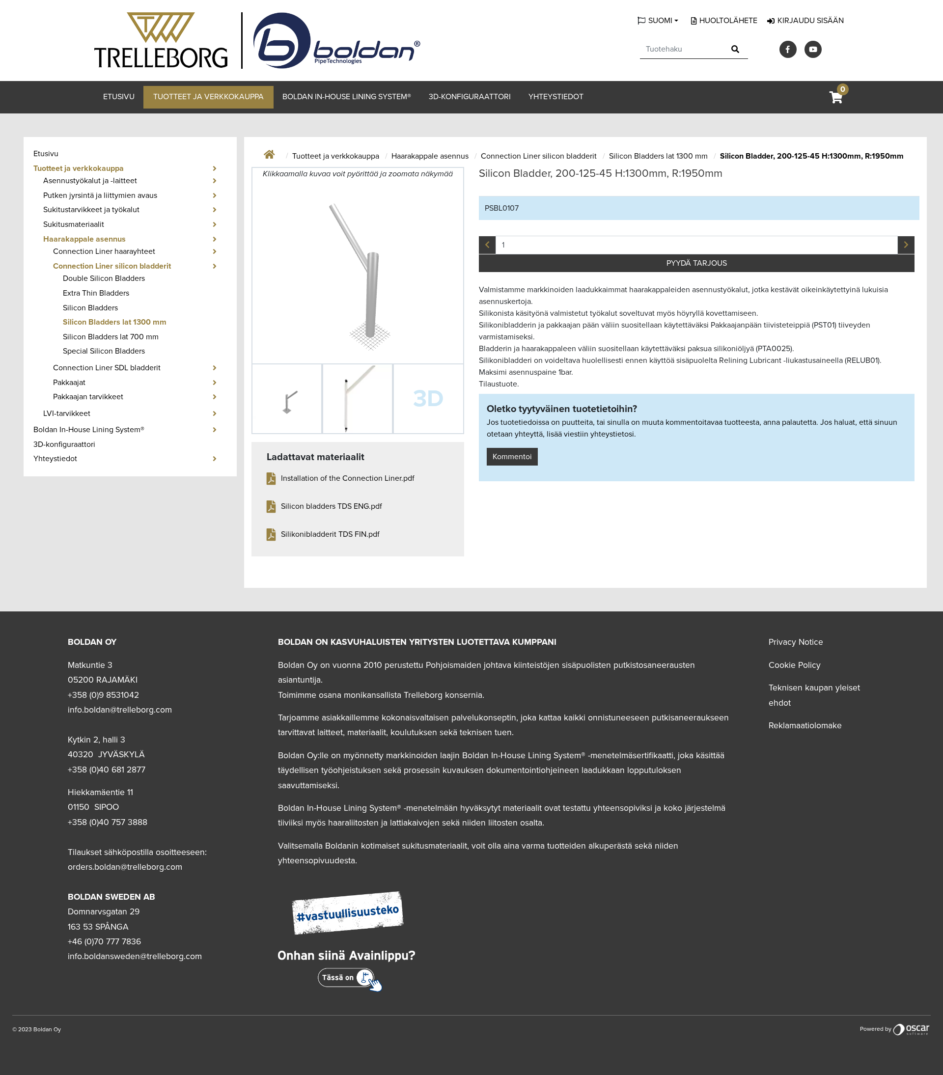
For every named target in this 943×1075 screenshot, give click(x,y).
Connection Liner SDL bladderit (107, 368)
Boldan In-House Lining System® (346, 97)
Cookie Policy (795, 665)
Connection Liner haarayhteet (104, 251)
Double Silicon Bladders (104, 278)
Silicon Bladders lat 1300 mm (114, 322)
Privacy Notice (796, 642)
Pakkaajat (69, 382)
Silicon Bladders (90, 308)
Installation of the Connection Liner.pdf (348, 478)
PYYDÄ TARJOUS (696, 263)
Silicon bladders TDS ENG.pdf (331, 506)
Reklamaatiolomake (805, 725)
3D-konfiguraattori (470, 97)
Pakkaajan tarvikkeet (88, 397)
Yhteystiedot (555, 97)
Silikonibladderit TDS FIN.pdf (330, 534)
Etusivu (119, 97)
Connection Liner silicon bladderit (112, 266)
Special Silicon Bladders (104, 351)
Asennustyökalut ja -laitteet (90, 181)
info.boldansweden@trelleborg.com (135, 956)
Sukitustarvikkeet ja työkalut (91, 210)
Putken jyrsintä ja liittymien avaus (100, 195)
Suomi (660, 21)
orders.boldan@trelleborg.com (125, 867)
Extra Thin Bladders (96, 293)
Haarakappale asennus (84, 239)
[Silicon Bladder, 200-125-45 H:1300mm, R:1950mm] (286, 398)
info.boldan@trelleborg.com (120, 710)
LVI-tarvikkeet (66, 413)
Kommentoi (512, 457)
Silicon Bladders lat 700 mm (111, 337)
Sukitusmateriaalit (73, 224)
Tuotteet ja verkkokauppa (208, 97)
